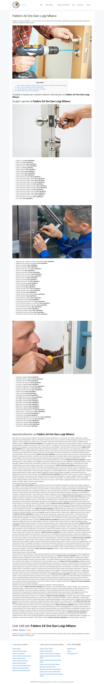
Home (41, 5)
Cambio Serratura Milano (19, 663)
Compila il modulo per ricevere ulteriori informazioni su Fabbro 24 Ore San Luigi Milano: (42, 85)
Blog (73, 5)
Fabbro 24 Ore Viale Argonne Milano (50, 671)
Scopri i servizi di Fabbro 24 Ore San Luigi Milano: (29, 87)
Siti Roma (54, 681)
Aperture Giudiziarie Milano (20, 660)
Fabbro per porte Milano (63, 5)
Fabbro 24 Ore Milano (18, 653)
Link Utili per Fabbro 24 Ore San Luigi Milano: (26, 90)
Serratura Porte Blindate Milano (21, 670)
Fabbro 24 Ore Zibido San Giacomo (50, 653)
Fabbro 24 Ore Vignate (46, 648)
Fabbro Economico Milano (19, 651)
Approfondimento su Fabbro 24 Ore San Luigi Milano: (30, 89)
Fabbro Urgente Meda (46, 651)
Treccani (28, 630)
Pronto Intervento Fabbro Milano (21, 665)
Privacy (69, 651)
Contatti (88, 5)
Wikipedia (22, 630)
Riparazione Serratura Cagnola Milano (50, 669)
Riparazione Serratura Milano (20, 668)
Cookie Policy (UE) (72, 653)
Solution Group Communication (66, 681)
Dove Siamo (80, 5)
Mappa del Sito (71, 648)
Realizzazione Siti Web (45, 681)
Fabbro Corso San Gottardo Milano (50, 664)
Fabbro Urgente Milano (19, 658)
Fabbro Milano (49, 5)
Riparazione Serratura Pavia (48, 666)
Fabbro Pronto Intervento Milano (21, 656)
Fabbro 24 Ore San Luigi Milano (21, 633)
